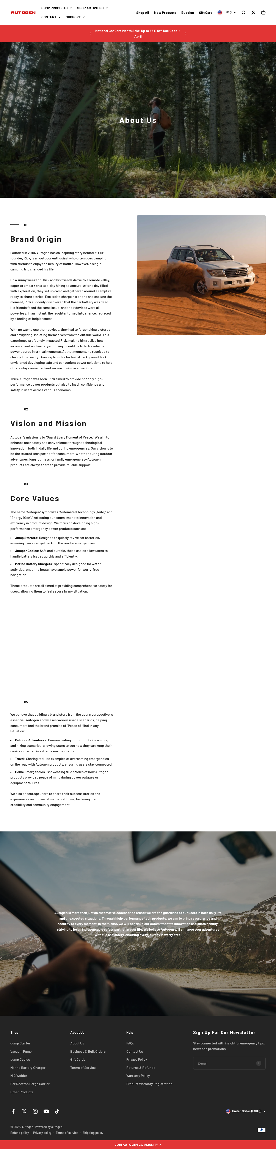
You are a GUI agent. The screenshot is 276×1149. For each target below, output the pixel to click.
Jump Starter (20, 1043)
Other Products (21, 1092)
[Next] (186, 33)
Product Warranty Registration (149, 1084)
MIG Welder (18, 1075)
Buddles (187, 12)
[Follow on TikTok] (57, 1111)
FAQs (130, 1043)
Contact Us (134, 1051)
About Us (77, 1043)
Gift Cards (77, 1059)
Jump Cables (20, 1059)
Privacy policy (42, 1133)
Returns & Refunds (140, 1067)
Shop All (142, 12)
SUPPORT (73, 17)
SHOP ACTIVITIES (90, 8)
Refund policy (19, 1133)
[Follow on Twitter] (24, 1111)
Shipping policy (93, 1133)
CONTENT (48, 17)
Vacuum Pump (21, 1051)
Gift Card (205, 12)
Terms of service (67, 1133)
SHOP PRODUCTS (54, 8)
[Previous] (90, 33)
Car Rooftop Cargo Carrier (30, 1084)
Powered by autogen (49, 1127)
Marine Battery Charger (27, 1067)
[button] (138, 1144)
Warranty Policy (138, 1075)
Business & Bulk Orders (88, 1051)
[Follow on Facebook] (13, 1111)
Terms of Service (83, 1067)
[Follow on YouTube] (46, 1111)
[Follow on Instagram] (35, 1111)
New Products (165, 12)
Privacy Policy (136, 1059)
